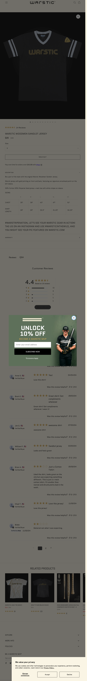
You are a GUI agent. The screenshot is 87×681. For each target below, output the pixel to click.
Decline (69, 674)
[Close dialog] (74, 318)
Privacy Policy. (49, 668)
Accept (47, 674)
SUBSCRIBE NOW (33, 351)
